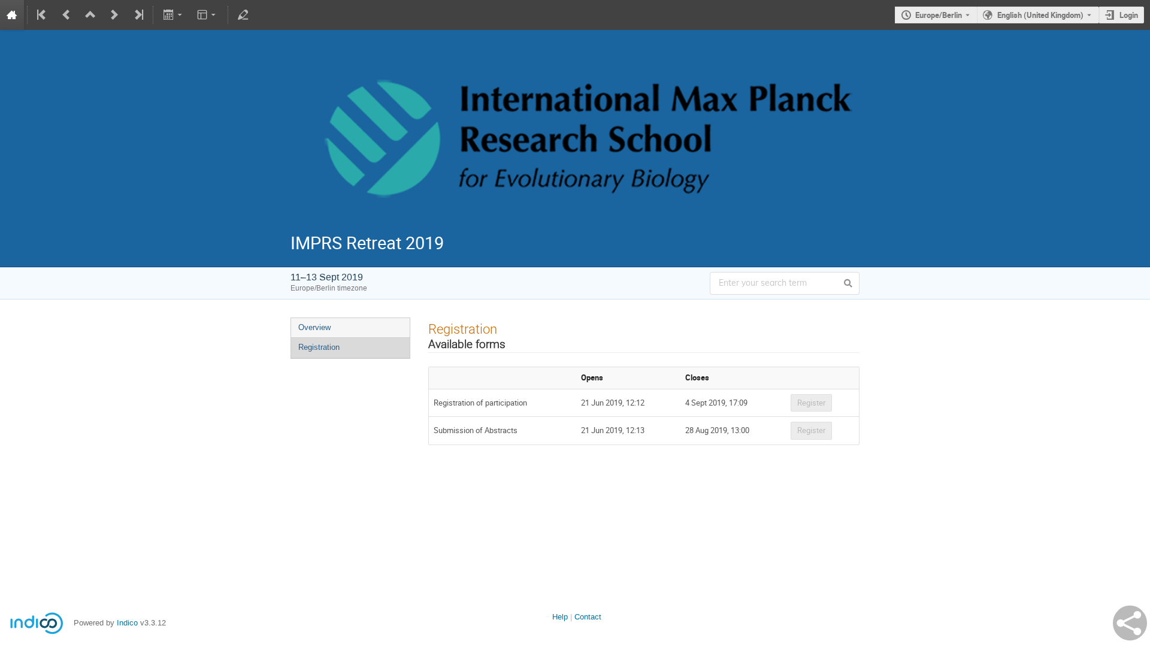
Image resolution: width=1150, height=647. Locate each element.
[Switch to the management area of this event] (243, 15)
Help (560, 617)
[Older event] (66, 15)
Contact (587, 617)
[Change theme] (207, 15)
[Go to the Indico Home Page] (12, 15)
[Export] (173, 15)
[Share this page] (1130, 623)
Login (1128, 15)
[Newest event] (138, 15)
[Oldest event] (43, 15)
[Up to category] (90, 15)
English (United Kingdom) (1040, 15)
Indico (127, 623)
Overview (314, 327)
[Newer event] (114, 15)
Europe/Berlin (938, 15)
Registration (319, 347)
